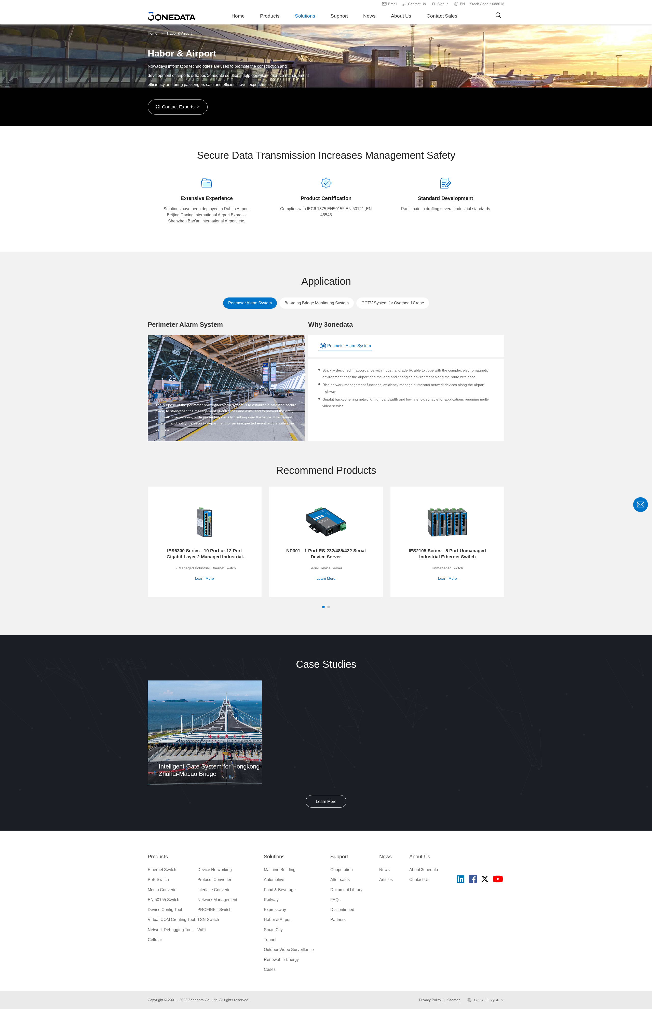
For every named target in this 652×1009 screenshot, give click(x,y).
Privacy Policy (430, 1000)
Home (238, 16)
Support (339, 16)
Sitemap (453, 1000)
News (369, 16)
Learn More (326, 801)
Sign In (443, 4)
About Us (401, 16)
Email (392, 4)
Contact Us (417, 4)
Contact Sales (442, 16)
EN (462, 4)
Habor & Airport (179, 33)
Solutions (305, 16)
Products (270, 16)
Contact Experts (181, 106)
